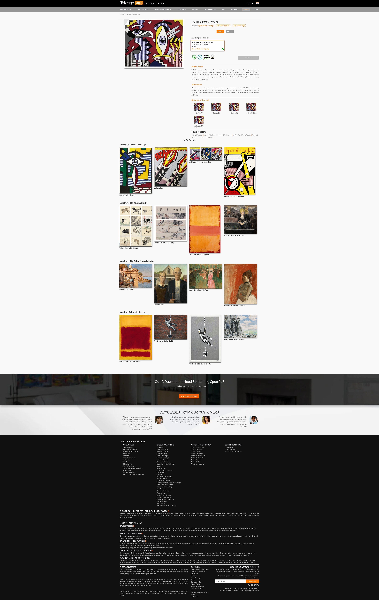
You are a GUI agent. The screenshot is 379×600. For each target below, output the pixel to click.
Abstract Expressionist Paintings (133, 474)
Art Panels (160, 447)
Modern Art (227, 135)
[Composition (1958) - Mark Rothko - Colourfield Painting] (135, 337)
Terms (193, 580)
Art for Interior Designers (233, 451)
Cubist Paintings (128, 447)
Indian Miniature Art (129, 458)
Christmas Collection (164, 489)
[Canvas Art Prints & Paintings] (145, 541)
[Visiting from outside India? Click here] (168, 511)
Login (146, 3)
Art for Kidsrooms (197, 454)
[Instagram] (255, 585)
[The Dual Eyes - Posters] (154, 43)
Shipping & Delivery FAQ (198, 572)
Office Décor (229, 447)
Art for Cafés (195, 462)
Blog (223, 9)
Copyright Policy (196, 582)
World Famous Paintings (165, 476)
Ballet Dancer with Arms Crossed (234, 306)
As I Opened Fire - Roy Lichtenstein (200, 162)
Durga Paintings (162, 501)
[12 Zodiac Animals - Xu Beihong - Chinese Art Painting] (170, 223)
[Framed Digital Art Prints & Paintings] (152, 550)
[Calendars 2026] (134, 526)
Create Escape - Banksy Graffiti (163, 341)
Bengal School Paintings (165, 470)
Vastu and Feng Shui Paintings (167, 505)
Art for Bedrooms (197, 449)
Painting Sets (161, 493)
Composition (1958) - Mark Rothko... (130, 361)
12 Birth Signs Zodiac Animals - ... (129, 248)
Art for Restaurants (197, 458)
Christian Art (161, 472)
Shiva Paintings (162, 454)
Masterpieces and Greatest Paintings (169, 483)
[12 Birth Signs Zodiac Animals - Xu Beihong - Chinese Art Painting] (135, 225)
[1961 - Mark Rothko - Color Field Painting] (205, 229)
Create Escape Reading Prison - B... (200, 364)
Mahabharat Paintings (164, 480)
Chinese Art (161, 474)
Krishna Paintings (162, 449)
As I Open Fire (158, 188)
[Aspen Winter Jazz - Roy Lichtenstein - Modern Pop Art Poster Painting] (240, 171)
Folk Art (125, 462)
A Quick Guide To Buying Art (200, 569)
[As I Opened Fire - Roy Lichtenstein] (205, 153)
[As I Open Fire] (170, 166)
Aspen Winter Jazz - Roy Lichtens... (234, 196)
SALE (256, 9)
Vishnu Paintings (162, 456)
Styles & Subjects (125, 9)
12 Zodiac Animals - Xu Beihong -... (164, 243)
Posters (194, 9)
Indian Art (126, 456)
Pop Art (255, 135)
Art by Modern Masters (213, 135)
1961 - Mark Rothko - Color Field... (199, 254)
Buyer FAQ (194, 574)
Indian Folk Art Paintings (165, 487)
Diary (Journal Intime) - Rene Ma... (234, 339)
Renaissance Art (128, 470)
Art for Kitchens (196, 451)
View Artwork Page (239, 25)
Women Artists (162, 478)
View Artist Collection (223, 25)
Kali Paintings (161, 503)
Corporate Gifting (230, 449)
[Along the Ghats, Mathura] (135, 276)
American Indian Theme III (127, 195)
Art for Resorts (196, 460)
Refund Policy (195, 578)
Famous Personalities (164, 497)
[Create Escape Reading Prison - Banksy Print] (205, 338)
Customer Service (197, 588)
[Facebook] (252, 585)
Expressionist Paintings (130, 449)
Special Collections (142, 9)
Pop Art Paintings (128, 466)
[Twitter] (249, 585)
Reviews (193, 576)
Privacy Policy (195, 584)
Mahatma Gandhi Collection (166, 464)
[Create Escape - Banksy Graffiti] (170, 327)
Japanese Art (161, 468)
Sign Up (151, 3)
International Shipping (198, 586)
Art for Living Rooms (198, 447)
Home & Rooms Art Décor (162, 9)
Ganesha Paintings (163, 458)
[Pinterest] (258, 585)
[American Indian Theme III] (135, 170)
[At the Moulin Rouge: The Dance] (205, 276)
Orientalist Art (127, 464)
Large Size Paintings (210, 9)
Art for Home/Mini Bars (198, 456)
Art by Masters (181, 9)
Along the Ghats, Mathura (127, 289)
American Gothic (159, 305)
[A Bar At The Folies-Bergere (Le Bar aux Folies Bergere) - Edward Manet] (240, 219)
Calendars (246, 9)
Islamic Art (126, 454)
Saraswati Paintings (163, 462)
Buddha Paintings (162, 451)
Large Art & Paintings (164, 495)
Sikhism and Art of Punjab (165, 499)
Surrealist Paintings (129, 472)
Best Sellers (234, 9)
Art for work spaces (197, 464)
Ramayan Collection (163, 491)
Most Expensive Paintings (165, 485)
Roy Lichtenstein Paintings (202, 137)
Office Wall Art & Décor (242, 135)
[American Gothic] (170, 283)
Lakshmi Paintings (163, 460)
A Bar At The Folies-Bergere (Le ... (234, 235)
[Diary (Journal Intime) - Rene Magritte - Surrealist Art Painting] (240, 326)
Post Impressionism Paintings (132, 468)
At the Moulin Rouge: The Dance (199, 290)
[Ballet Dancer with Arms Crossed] (240, 284)
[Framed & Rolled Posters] (142, 533)
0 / (248, 3)
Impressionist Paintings (130, 451)
